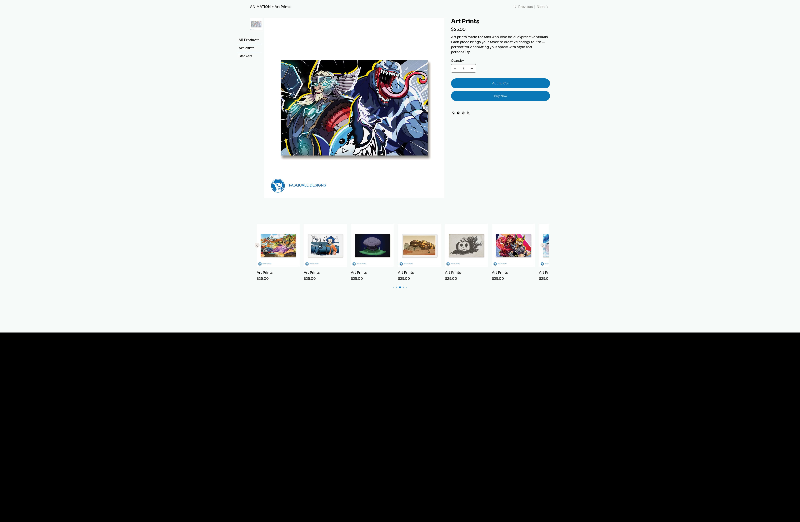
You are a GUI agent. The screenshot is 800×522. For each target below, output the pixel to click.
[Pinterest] (463, 113)
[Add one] (472, 68)
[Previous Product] (257, 245)
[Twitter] (468, 113)
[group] (400, 252)
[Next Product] (542, 245)
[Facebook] (458, 113)
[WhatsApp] (453, 113)
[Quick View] (278, 245)
